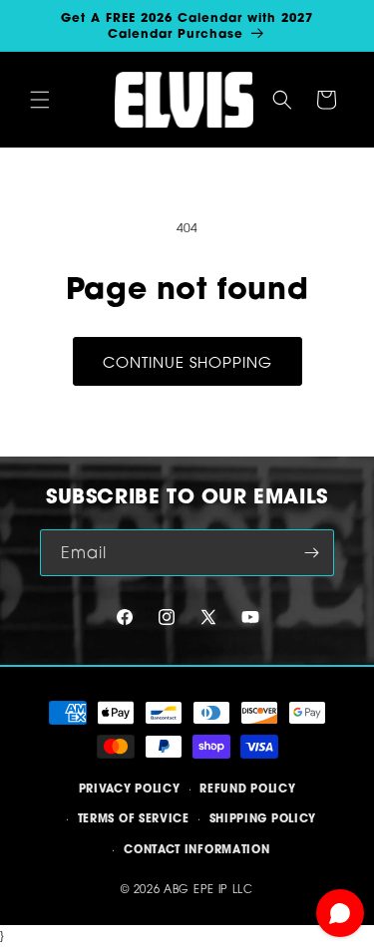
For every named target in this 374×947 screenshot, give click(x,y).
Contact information (196, 849)
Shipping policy (263, 818)
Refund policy (247, 788)
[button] (40, 100)
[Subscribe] (311, 552)
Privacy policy (130, 788)
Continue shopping (187, 362)
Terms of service (133, 818)
